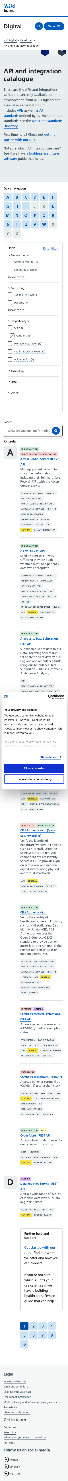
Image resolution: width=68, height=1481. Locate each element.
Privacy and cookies (15, 1381)
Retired (38, 1009)
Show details (48, 757)
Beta (43, 1130)
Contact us (10, 1427)
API (48, 525)
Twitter (14, 1459)
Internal (26, 1009)
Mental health (29, 519)
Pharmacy (27, 525)
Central (25, 530)
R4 (30, 1045)
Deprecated (27, 825)
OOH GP (45, 519)
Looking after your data (17, 1391)
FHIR (50, 691)
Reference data (30, 1210)
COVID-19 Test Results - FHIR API (41, 1077)
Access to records (32, 514)
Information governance (35, 607)
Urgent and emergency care (37, 504)
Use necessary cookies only (34, 778)
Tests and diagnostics (47, 1099)
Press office (10, 1433)
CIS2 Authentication (33, 912)
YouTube (15, 1474)
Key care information (34, 793)
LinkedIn (15, 1466)
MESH (24, 681)
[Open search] (39, 26)
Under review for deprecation (39, 454)
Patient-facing (46, 1040)
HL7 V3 (39, 525)
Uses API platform (50, 1050)
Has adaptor (47, 612)
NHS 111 (52, 509)
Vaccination (28, 1040)
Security (51, 886)
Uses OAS (48, 1055)
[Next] (24, 1344)
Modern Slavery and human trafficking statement (32, 1402)
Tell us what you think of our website (25, 1437)
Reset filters (51, 248)
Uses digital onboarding (44, 804)
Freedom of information (17, 1397)
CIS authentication (44, 530)
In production (29, 449)
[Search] (56, 431)
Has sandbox (50, 1045)
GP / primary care (31, 498)
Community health (32, 493)
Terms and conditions (16, 1386)
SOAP (24, 891)
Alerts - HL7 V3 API (32, 551)
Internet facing (30, 982)
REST (37, 1045)
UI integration (38, 891)
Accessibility (10, 1407)
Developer (26, 40)
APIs (20, 110)
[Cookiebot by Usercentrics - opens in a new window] (48, 696)
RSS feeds (9, 1442)
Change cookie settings (17, 1413)
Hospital (51, 493)
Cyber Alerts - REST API (35, 1135)
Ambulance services (32, 509)
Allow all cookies (34, 768)
